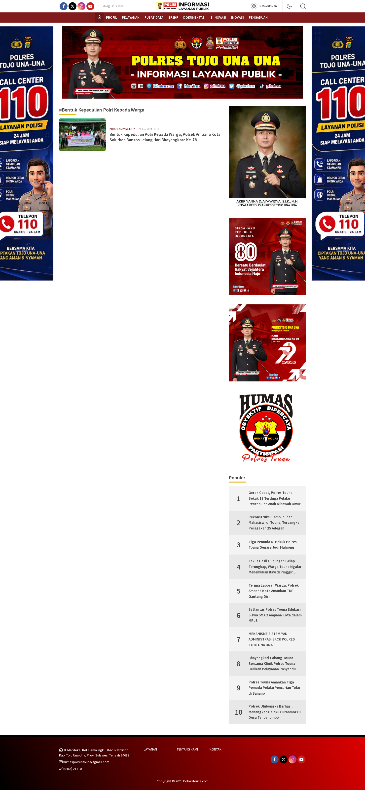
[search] (303, 6)
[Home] (99, 17)
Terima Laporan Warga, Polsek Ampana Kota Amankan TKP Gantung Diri (274, 591)
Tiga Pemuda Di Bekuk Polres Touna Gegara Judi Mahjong (273, 544)
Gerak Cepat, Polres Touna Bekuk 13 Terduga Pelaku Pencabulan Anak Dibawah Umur (275, 498)
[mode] (289, 6)
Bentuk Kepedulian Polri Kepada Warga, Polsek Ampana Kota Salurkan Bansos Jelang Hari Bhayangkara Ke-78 (165, 137)
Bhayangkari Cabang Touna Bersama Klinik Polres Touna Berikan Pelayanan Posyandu (272, 663)
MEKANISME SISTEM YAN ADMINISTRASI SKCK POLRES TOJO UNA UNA (272, 639)
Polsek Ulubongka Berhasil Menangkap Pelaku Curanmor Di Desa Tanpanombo (275, 712)
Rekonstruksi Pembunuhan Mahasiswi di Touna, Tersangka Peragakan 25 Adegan (274, 522)
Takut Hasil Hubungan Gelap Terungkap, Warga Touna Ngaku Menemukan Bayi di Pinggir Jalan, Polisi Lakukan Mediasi (275, 567)
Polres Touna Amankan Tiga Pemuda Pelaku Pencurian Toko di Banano (274, 688)
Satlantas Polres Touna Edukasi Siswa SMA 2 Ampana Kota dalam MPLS (275, 615)
